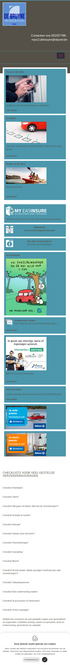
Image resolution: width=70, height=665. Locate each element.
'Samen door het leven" (23, 533)
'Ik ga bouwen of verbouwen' (26, 601)
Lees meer (11, 110)
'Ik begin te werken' (21, 515)
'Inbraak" (16, 524)
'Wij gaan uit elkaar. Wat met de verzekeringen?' (35, 506)
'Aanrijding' (17, 552)
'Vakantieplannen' (20, 582)
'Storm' (15, 497)
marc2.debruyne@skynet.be (49, 39)
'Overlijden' (17, 488)
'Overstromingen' (20, 542)
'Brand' (15, 561)
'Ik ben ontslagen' (20, 610)
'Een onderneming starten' (25, 591)
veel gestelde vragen (38, 619)
